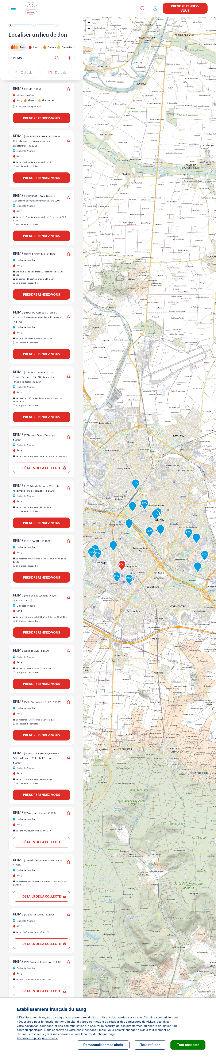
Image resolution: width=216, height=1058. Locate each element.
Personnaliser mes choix (103, 1045)
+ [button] (89, 22)
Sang (36, 47)
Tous (22, 47)
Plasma (52, 47)
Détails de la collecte (41, 468)
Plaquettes (67, 47)
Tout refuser (150, 1045)
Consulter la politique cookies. (37, 1038)
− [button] (89, 28)
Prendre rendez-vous (185, 8)
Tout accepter (188, 1045)
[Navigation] (13, 8)
